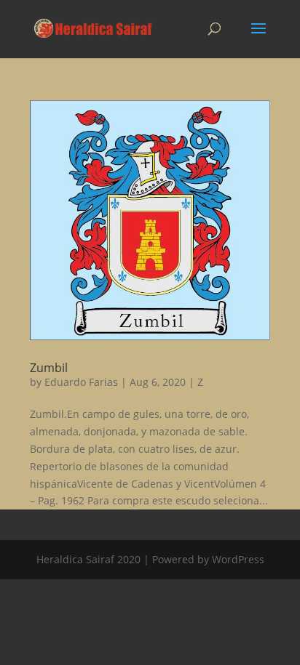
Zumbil (49, 368)
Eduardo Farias (81, 382)
